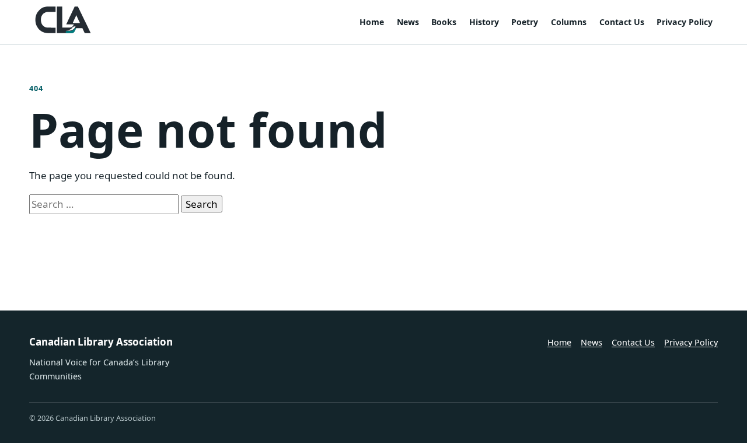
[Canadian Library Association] (63, 20)
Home (371, 21)
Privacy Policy (685, 21)
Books (443, 21)
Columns (569, 21)
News (408, 21)
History (484, 21)
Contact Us (621, 21)
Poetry (524, 21)
